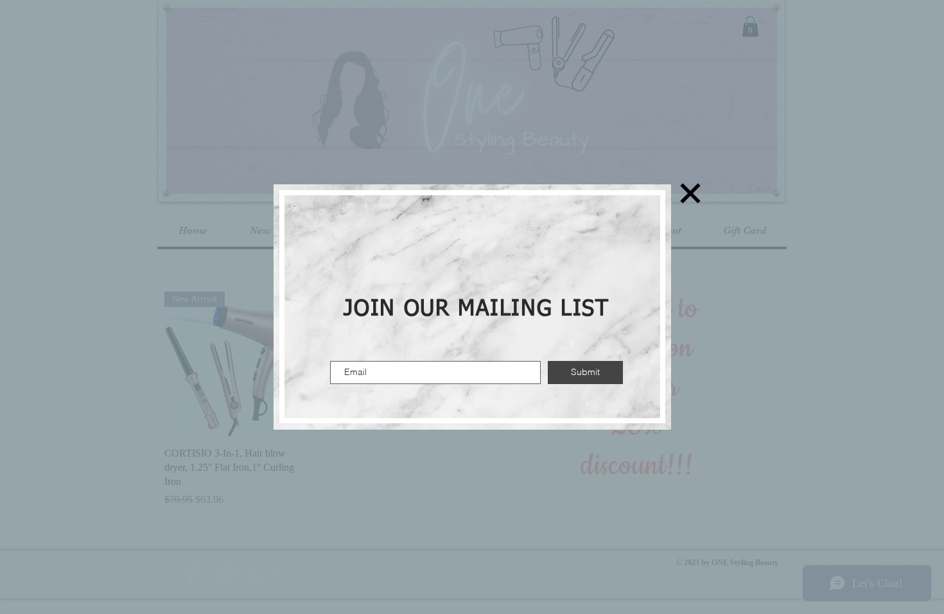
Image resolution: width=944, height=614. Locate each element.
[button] (690, 193)
